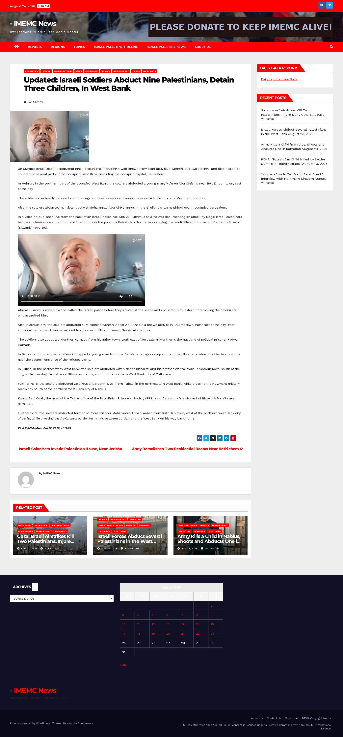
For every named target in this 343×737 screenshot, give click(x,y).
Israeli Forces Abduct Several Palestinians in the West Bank (129, 541)
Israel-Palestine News (166, 47)
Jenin (79, 71)
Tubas (136, 71)
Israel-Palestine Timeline (116, 47)
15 (197, 624)
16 (212, 624)
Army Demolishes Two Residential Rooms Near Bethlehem (186, 449)
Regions (58, 47)
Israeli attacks (63, 71)
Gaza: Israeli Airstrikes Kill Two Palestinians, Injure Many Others (45, 541)
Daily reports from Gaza (279, 79)
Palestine (61, 531)
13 (168, 624)
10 (123, 624)
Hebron (46, 71)
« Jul (123, 665)
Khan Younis (25, 531)
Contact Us (274, 718)
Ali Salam (51, 548)
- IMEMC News (33, 23)
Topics (79, 47)
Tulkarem (104, 531)
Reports (35, 47)
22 (197, 633)
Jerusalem (91, 71)
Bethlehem (31, 71)
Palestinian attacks (110, 525)
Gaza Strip (41, 525)
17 (123, 633)
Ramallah (144, 525)
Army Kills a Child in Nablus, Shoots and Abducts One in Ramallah (208, 541)
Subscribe (291, 718)
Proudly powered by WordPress (30, 723)
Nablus (105, 71)
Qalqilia (131, 525)
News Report (121, 71)
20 (168, 633)
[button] (331, 47)
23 (212, 633)
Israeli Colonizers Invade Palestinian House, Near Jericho (70, 449)
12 (153, 624)
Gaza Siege (24, 525)
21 (182, 633)
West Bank (149, 71)
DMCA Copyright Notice (316, 718)
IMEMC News (51, 473)
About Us (203, 47)
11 (138, 624)
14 (183, 624)
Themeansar (85, 723)
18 (138, 633)
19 (153, 633)
